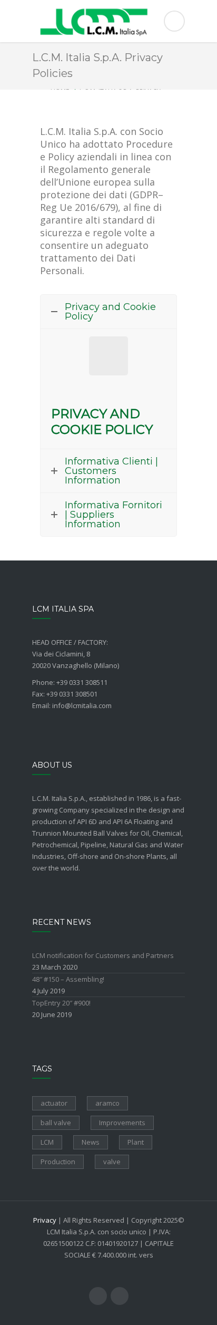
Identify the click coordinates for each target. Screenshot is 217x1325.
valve (112, 1161)
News (91, 1142)
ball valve (56, 1122)
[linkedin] (98, 1296)
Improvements (122, 1122)
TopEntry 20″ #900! (61, 1003)
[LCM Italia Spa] (108, 21)
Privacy (44, 1220)
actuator (54, 1103)
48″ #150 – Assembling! (68, 979)
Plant (135, 1142)
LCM (47, 1142)
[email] (120, 1296)
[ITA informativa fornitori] (108, 355)
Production (58, 1161)
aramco (107, 1103)
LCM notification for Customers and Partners (103, 955)
